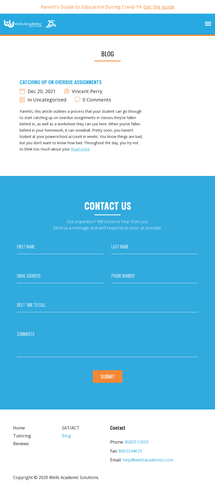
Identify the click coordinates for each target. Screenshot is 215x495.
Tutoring (22, 436)
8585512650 (136, 442)
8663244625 (130, 451)
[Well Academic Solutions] (30, 24)
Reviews (21, 443)
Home (19, 428)
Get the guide (158, 7)
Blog (66, 436)
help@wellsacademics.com (147, 460)
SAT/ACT (70, 428)
